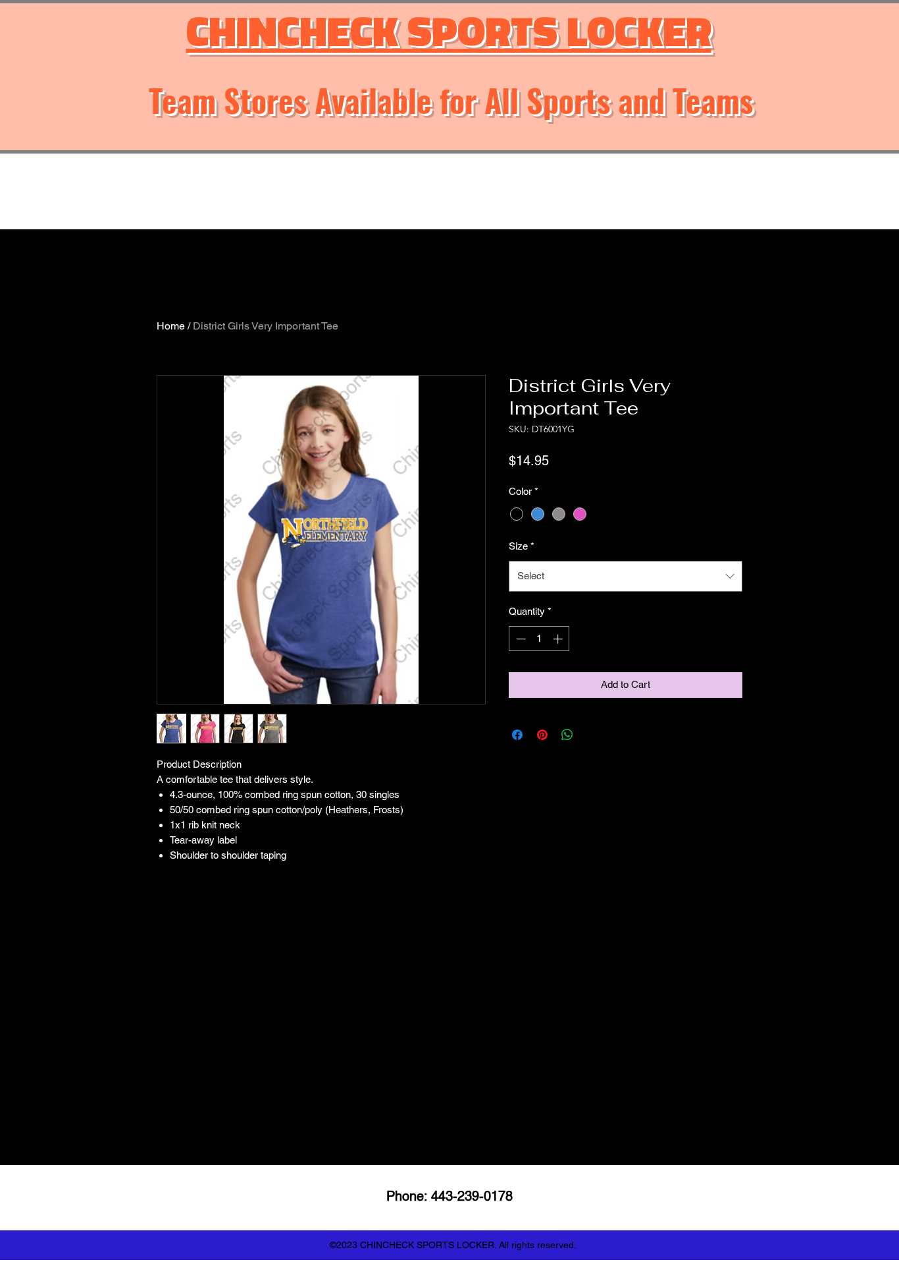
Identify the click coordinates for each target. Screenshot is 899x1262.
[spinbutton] (539, 639)
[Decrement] (519, 639)
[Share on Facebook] (517, 735)
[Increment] (559, 639)
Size (521, 546)
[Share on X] (592, 735)
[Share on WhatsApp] (567, 735)
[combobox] (625, 576)
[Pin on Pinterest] (542, 735)
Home (171, 326)
